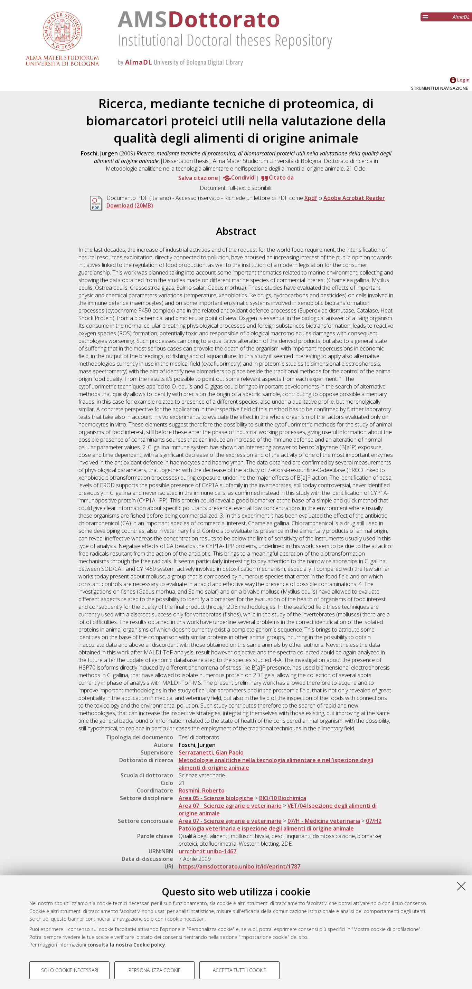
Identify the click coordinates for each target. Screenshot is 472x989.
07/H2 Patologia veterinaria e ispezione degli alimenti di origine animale (280, 824)
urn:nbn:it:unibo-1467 (207, 851)
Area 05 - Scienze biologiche (216, 798)
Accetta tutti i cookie (239, 970)
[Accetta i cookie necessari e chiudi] (461, 886)
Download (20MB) (129, 205)
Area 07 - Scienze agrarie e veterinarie (230, 805)
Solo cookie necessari (69, 970)
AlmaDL (461, 16)
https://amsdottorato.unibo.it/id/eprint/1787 (239, 866)
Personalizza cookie (155, 970)
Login (463, 80)
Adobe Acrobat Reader (354, 198)
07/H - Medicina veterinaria (323, 821)
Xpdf (310, 198)
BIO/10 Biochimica (282, 798)
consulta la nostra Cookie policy (126, 944)
